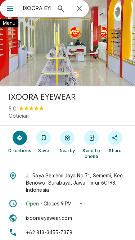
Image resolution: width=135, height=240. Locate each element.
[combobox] (37, 8)
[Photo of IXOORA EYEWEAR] (67, 43)
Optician (19, 116)
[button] (67, 203)
